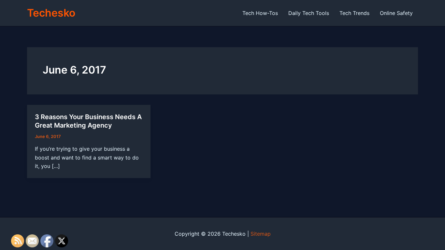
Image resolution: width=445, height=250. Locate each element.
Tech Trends (354, 13)
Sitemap (261, 233)
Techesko (51, 13)
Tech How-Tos (260, 13)
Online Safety (396, 13)
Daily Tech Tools (308, 13)
